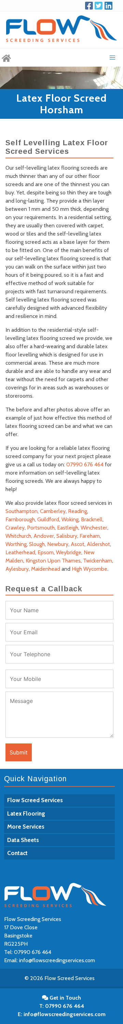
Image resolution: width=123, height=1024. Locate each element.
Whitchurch (18, 536)
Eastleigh (67, 527)
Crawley (15, 527)
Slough (37, 544)
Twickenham (97, 560)
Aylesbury (17, 569)
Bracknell (91, 519)
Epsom (46, 552)
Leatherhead (20, 552)
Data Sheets (23, 840)
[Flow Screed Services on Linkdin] (109, 5)
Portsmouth (41, 527)
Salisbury (66, 536)
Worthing (16, 544)
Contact (17, 853)
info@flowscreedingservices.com (57, 960)
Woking (70, 519)
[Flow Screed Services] (6, 58)
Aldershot (98, 544)
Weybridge (68, 552)
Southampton (21, 511)
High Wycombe (89, 569)
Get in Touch (64, 997)
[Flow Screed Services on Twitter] (99, 5)
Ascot (77, 544)
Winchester (94, 527)
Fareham (90, 536)
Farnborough (20, 519)
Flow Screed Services (35, 800)
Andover (43, 536)
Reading (77, 511)
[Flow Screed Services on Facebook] (90, 5)
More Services (25, 826)
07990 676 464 (85, 464)
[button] (112, 58)
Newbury (57, 544)
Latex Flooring (26, 813)
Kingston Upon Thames (53, 560)
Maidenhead (45, 569)
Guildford (48, 519)
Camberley (53, 511)
